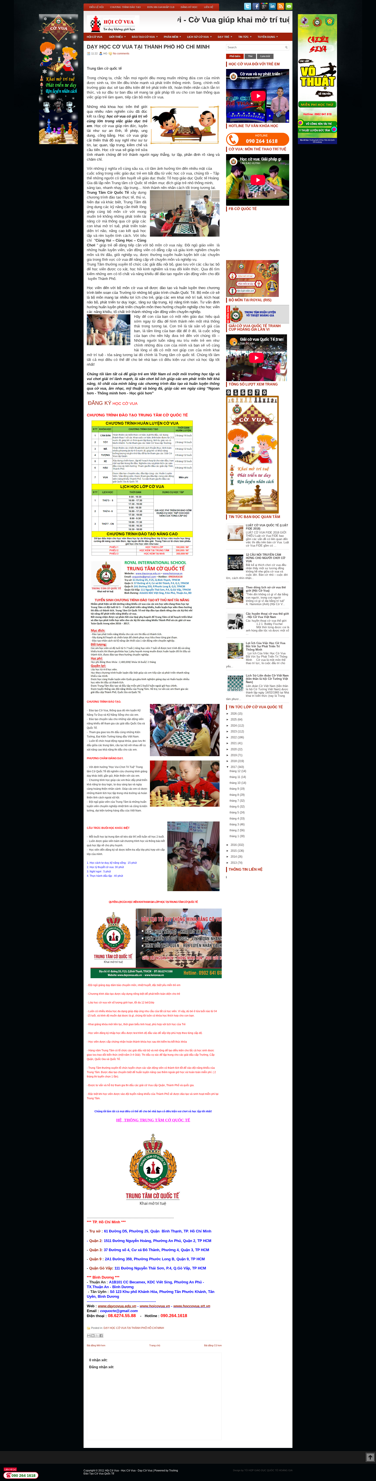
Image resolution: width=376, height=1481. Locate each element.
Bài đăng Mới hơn (96, 1345)
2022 (234, 737)
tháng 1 (235, 836)
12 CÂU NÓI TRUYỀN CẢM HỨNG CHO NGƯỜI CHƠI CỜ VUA (265, 558)
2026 (234, 713)
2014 (234, 856)
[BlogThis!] (93, 1335)
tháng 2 (235, 830)
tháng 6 (235, 806)
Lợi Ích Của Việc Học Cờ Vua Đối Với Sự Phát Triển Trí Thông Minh (265, 646)
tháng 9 (235, 788)
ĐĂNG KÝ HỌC (189, 7)
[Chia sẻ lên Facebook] (101, 1335)
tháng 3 (235, 824)
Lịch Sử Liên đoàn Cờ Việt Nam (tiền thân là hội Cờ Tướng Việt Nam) (267, 679)
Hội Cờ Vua (94, 37)
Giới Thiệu (117, 37)
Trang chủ (154, 1345)
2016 (234, 845)
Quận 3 (95, 1250)
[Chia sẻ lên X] (97, 1335)
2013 (234, 862)
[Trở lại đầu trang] (370, 1457)
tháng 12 (235, 771)
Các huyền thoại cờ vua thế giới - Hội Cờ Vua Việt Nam (267, 615)
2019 (234, 755)
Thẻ (250, 56)
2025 (234, 719)
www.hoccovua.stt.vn (191, 1306)
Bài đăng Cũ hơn (213, 1345)
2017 (234, 767)
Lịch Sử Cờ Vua (199, 37)
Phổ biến (235, 56)
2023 (234, 731)
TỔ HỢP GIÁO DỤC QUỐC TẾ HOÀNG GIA (268, 1470)
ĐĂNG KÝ (99, 403)
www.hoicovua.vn (155, 1306)
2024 (234, 725)
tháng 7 (235, 800)
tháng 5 (235, 812)
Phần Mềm (172, 37)
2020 (234, 749)
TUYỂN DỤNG (268, 37)
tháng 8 (235, 794)
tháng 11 (235, 777)
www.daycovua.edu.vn (117, 1306)
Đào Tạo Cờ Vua (145, 37)
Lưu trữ (265, 56)
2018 (234, 761)
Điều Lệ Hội (96, 7)
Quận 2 (95, 1241)
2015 (234, 850)
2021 (234, 743)
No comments (121, 53)
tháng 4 (235, 818)
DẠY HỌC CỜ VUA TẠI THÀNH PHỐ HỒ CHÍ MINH (148, 46)
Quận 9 (95, 1259)
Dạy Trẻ (225, 37)
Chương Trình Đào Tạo (125, 7)
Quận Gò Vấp (100, 1268)
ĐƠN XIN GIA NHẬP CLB (160, 7)
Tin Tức (245, 37)
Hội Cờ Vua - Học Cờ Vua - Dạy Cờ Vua (129, 1470)
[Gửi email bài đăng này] (89, 1335)
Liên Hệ (208, 7)
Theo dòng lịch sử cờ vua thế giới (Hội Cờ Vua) (266, 589)
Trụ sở (95, 1231)
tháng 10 (235, 782)
